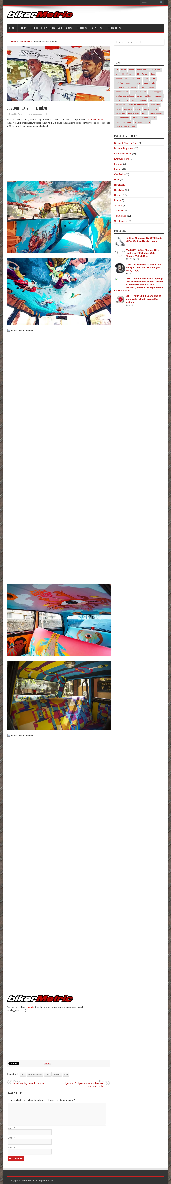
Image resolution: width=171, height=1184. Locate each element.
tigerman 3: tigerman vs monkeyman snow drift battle (84, 1083)
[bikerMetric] (40, 16)
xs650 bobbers (156, 113)
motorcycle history (138, 100)
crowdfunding (35, 1074)
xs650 (144, 113)
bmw (153, 74)
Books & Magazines (124, 148)
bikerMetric (29, 1180)
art (22, 1074)
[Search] (161, 2)
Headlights (119, 190)
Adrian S (21, 114)
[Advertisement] (58, 155)
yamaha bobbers (148, 118)
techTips (82, 28)
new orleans (120, 105)
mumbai (57, 1074)
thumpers (128, 109)
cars (146, 79)
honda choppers (155, 92)
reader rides (155, 105)
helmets (143, 87)
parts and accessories (138, 105)
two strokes (120, 113)
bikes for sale (142, 74)
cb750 (153, 79)
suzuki (118, 109)
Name (10, 1128)
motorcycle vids (155, 100)
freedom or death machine (126, 87)
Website (11, 1147)
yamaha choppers (142, 122)
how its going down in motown (29, 1082)
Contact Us (114, 28)
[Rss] (128, 3)
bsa (126, 79)
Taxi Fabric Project (95, 119)
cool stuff (137, 83)
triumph (138, 109)
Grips (116, 179)
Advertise (97, 28)
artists (123, 70)
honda (151, 87)
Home (12, 28)
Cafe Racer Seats (122, 153)
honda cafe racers (138, 92)
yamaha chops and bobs (126, 126)
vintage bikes (133, 113)
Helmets (118, 195)
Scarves (118, 205)
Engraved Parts (121, 159)
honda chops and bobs (125, 96)
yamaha (135, 118)
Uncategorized (25, 41)
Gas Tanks (119, 174)
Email (10, 1138)
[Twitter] (136, 3)
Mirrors (117, 200)
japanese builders (144, 96)
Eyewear (118, 164)
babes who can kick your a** (148, 70)
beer (117, 74)
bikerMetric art (128, 74)
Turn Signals (120, 216)
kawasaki (158, 96)
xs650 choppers (122, 118)
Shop (23, 28)
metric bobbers (122, 100)
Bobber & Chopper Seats (126, 143)
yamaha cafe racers (124, 122)
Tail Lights (119, 210)
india (48, 1074)
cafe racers (136, 79)
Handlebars (119, 184)
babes (131, 70)
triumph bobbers (150, 109)
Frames (118, 169)
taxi (66, 1074)
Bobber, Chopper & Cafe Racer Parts (51, 28)
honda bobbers (122, 92)
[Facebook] (132, 3)
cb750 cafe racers (123, 83)
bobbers (119, 79)
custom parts (149, 83)
